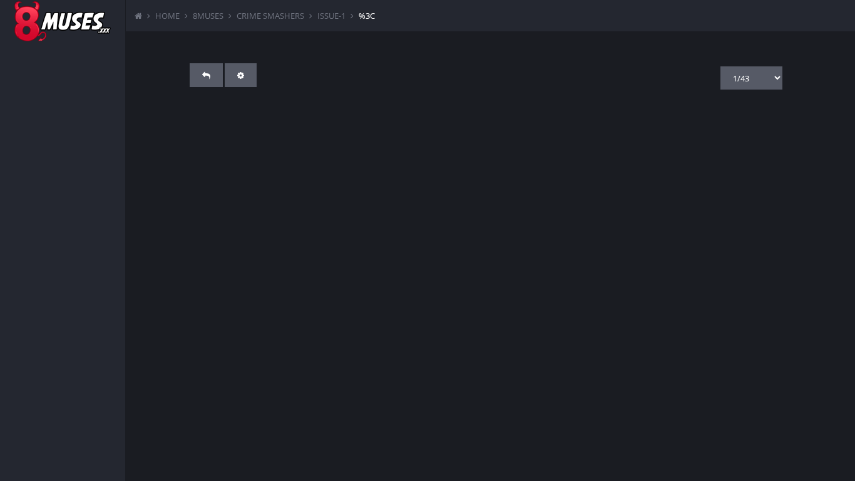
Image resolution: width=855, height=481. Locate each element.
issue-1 (331, 15)
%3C (367, 15)
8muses (208, 15)
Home (167, 15)
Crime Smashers (270, 15)
